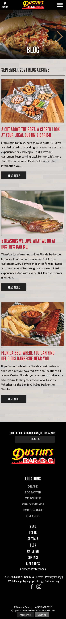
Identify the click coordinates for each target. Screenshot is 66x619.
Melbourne (33, 498)
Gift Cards (33, 563)
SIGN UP (35, 439)
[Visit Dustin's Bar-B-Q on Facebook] (32, 586)
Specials (33, 538)
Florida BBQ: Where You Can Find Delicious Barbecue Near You (27, 355)
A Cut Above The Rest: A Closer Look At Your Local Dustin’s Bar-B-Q (30, 132)
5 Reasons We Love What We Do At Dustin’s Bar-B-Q (28, 244)
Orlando (33, 516)
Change (42, 614)
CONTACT (33, 557)
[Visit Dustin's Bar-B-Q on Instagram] (38, 586)
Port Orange (33, 510)
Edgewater (33, 492)
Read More (14, 175)
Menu (33, 526)
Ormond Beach (33, 504)
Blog (33, 544)
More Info (25, 614)
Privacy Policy (53, 577)
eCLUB (33, 532)
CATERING (33, 551)
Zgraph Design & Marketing (43, 581)
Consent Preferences (33, 569)
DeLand (33, 486)
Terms (39, 577)
